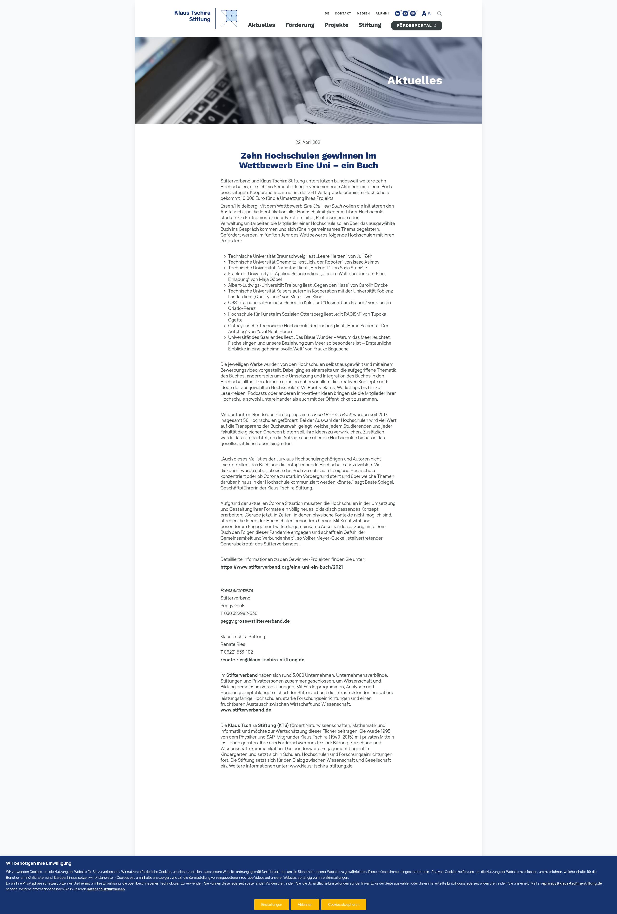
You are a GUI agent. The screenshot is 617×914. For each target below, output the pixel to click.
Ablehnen (305, 904)
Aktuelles (261, 24)
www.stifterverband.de (246, 710)
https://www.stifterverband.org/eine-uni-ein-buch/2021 (282, 567)
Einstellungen (271, 904)
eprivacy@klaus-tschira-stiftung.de (572, 883)
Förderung (299, 24)
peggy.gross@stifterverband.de (255, 621)
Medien (363, 13)
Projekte (336, 24)
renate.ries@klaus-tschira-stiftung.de (262, 659)
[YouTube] (405, 13)
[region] (308, 885)
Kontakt (343, 13)
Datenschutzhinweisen (106, 889)
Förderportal (414, 25)
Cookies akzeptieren (343, 904)
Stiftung (369, 24)
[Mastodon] (413, 14)
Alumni (382, 13)
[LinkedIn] (398, 14)
